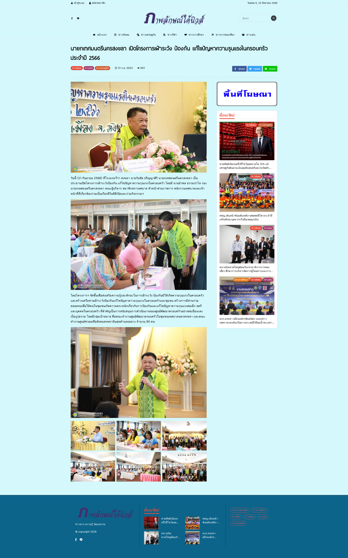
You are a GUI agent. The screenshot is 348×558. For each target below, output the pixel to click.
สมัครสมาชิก (98, 2)
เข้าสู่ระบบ (78, 2)
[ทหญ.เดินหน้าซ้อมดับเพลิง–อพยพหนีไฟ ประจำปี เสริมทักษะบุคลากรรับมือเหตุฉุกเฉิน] (246, 192)
